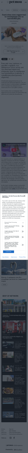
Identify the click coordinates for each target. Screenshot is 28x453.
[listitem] (14, 223)
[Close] (25, 196)
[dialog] (14, 226)
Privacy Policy (22, 257)
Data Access (14, 257)
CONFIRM (8, 251)
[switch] (22, 226)
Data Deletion (5, 257)
